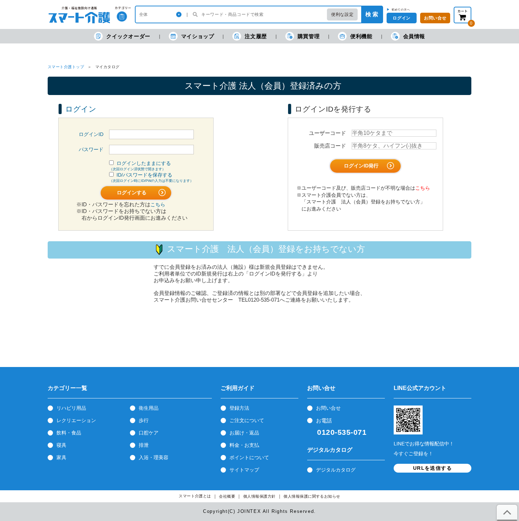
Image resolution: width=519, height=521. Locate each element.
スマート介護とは (195, 496)
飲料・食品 (68, 432)
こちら (157, 204)
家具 (61, 457)
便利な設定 (342, 14)
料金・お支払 (244, 445)
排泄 (144, 445)
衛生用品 (149, 407)
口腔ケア (149, 432)
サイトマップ (244, 469)
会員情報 (414, 36)
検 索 (371, 14)
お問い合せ (328, 407)
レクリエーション (76, 420)
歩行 (144, 420)
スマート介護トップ (66, 67)
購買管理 (309, 36)
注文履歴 (256, 36)
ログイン (401, 18)
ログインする (132, 192)
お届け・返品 (244, 432)
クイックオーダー (128, 36)
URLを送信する (432, 468)
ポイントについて (249, 457)
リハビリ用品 (71, 407)
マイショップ (197, 36)
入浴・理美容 (153, 457)
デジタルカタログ (336, 469)
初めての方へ (401, 9)
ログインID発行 (362, 165)
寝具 (61, 445)
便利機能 (361, 36)
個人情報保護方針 (259, 496)
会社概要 (227, 496)
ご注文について (246, 420)
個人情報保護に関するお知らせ (312, 496)
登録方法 (239, 407)
